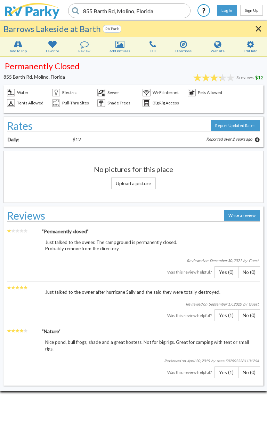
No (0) (249, 272)
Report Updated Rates (235, 125)
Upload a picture (133, 183)
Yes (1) (226, 315)
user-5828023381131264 (238, 360)
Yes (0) (226, 272)
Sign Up (251, 10)
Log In (226, 10)
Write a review (242, 215)
